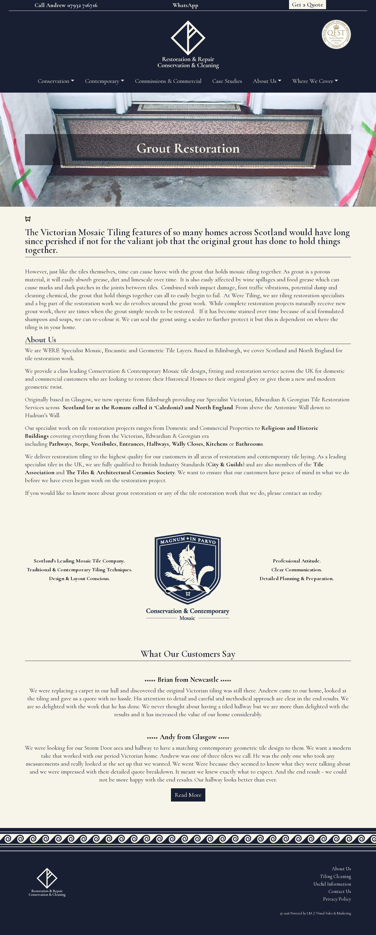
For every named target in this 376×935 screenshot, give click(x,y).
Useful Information (332, 884)
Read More (188, 795)
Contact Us (339, 891)
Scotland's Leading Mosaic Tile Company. (79, 560)
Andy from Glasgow (188, 737)
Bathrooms (249, 444)
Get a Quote (307, 4)
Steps (81, 444)
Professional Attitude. (297, 560)
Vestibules (103, 444)
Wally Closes (187, 444)
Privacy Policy (337, 899)
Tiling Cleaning (335, 876)
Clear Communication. (296, 569)
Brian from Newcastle (188, 679)
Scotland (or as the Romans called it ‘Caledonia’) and (129, 407)
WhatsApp (185, 5)
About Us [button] (264, 81)
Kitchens (217, 444)
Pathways (60, 444)
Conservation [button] (53, 81)
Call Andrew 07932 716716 (66, 5)
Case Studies (227, 81)
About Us (341, 869)
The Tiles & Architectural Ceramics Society (120, 472)
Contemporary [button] (102, 81)
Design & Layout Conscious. (79, 578)
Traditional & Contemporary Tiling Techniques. (79, 569)
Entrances (131, 444)
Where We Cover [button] (312, 81)
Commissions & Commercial (168, 81)
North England (214, 407)
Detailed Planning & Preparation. (297, 578)
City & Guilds (225, 464)
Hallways (158, 444)
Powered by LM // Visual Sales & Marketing (321, 913)
